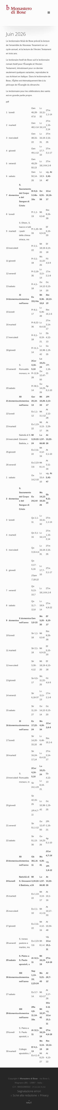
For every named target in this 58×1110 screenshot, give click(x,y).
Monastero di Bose (29, 1078)
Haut (29, 1103)
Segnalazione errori (29, 1091)
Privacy (44, 1095)
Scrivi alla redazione (25, 1095)
